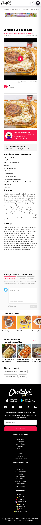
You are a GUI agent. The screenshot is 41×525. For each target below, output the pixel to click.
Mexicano (22, 506)
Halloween (20, 449)
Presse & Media (20, 479)
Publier (33, 306)
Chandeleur (20, 442)
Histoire (20, 474)
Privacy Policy (12, 521)
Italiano (21, 509)
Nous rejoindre (20, 486)
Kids (20, 454)
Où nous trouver (20, 472)
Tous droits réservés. (32, 519)
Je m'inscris (20, 429)
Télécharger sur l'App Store (12, 400)
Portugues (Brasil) (21, 511)
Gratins (25, 9)
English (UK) (21, 499)
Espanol (21, 504)
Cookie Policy (22, 521)
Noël (20, 451)
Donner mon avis (32, 35)
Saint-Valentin (20, 444)
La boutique (20, 469)
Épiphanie (20, 439)
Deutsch (21, 497)
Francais (21, 494)
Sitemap (30, 521)
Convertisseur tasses (20, 458)
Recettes (6, 9)
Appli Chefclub (20, 476)
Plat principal (16, 9)
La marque (20, 467)
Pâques (20, 446)
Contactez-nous (20, 484)
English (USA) (22, 502)
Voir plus (34, 340)
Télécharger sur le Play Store (28, 400)
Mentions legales (20, 481)
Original (20, 456)
